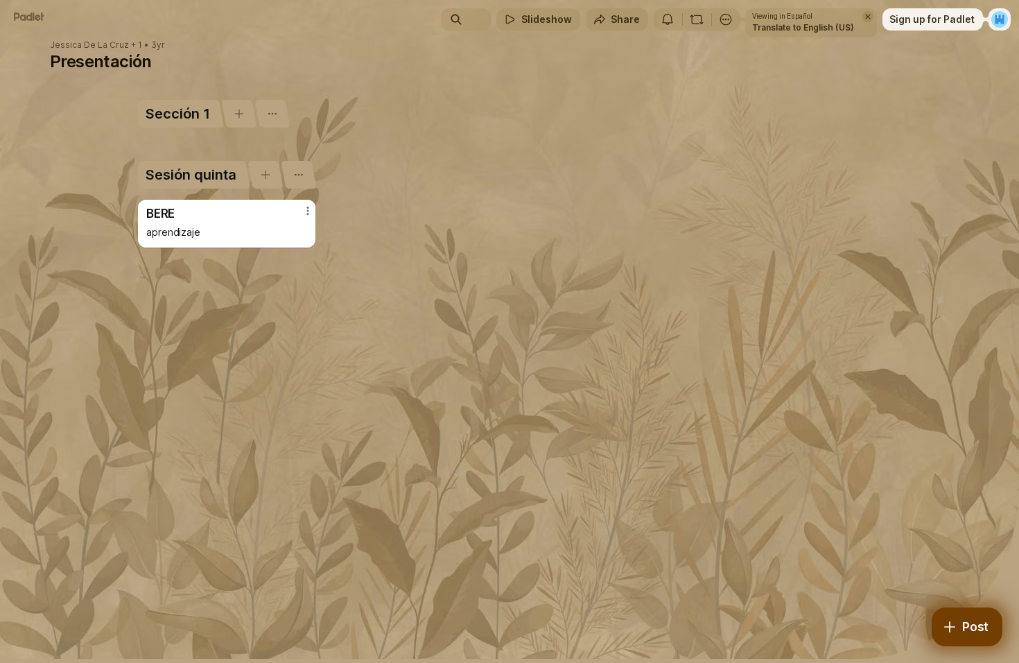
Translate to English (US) (803, 27)
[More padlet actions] (726, 19)
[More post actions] (307, 211)
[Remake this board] (697, 19)
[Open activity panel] (667, 19)
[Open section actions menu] (272, 114)
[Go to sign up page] (999, 19)
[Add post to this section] (238, 114)
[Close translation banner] (867, 16)
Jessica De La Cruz (89, 45)
